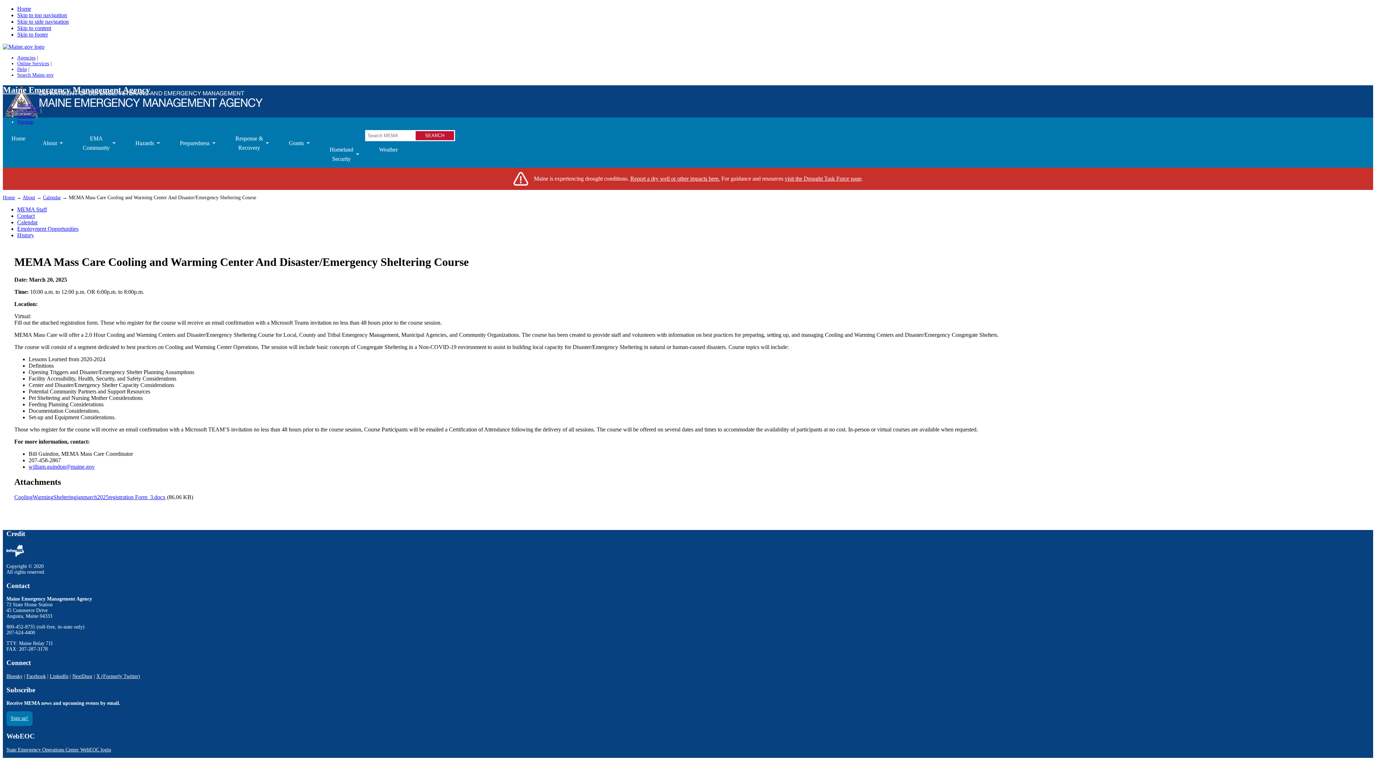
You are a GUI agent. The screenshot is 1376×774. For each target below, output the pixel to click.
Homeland (337, 157)
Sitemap (25, 122)
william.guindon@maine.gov (62, 467)
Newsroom (28, 110)
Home (24, 9)
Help (22, 69)
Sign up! (19, 718)
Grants (292, 148)
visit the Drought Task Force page (823, 179)
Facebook (36, 676)
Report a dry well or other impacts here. (675, 179)
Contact (26, 216)
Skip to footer (32, 35)
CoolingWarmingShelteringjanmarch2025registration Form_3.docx (90, 497)
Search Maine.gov (35, 75)
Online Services (33, 63)
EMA (92, 146)
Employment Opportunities (47, 229)
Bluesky (14, 676)
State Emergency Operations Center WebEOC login (58, 749)
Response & (245, 146)
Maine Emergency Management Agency (76, 90)
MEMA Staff (32, 209)
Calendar (26, 116)
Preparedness (190, 148)
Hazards (140, 148)
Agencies (26, 58)
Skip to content (34, 28)
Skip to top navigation (42, 15)
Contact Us (28, 105)
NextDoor (82, 676)
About (45, 148)
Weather (388, 150)
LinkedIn (59, 676)
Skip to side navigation (43, 22)
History (25, 235)
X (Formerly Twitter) (118, 676)
